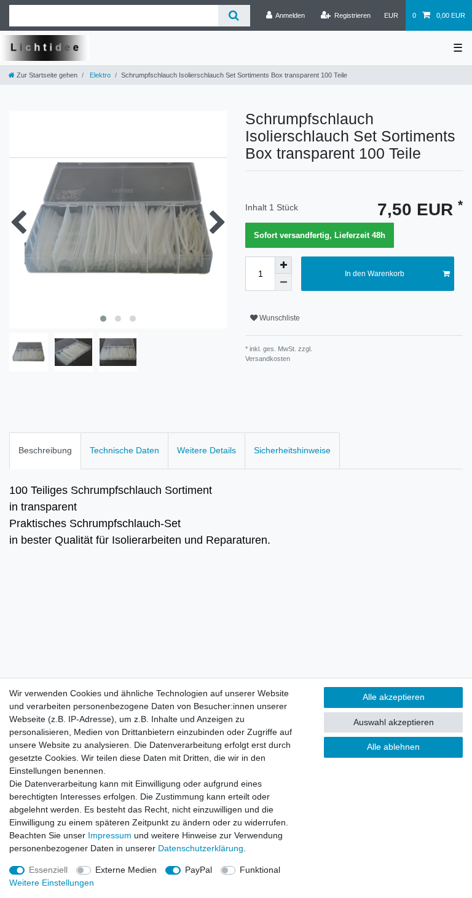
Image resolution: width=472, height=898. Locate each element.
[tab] (45, 450)
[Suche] (234, 15)
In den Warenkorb (374, 273)
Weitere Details (206, 450)
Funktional (260, 870)
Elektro (99, 75)
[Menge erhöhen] (283, 265)
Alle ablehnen (393, 747)
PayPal (198, 870)
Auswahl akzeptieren (393, 722)
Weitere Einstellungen (51, 883)
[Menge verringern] (283, 282)
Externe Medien (126, 870)
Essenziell (48, 870)
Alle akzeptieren (394, 697)
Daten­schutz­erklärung (200, 848)
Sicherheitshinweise (292, 450)
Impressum (110, 835)
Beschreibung (45, 450)
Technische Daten (124, 450)
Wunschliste (279, 318)
